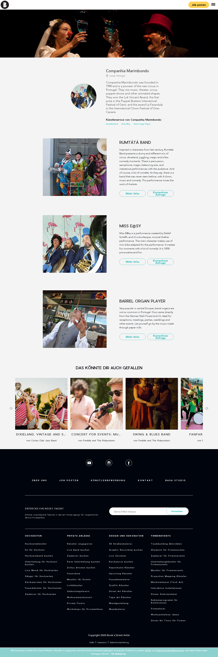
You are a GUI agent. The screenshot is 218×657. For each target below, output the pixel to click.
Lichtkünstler (75, 585)
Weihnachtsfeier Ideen (165, 614)
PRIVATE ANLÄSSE (78, 536)
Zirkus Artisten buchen (81, 567)
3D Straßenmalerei (120, 544)
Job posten (199, 4)
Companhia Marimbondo (127, 71)
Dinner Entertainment (164, 594)
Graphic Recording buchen (126, 550)
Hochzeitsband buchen (39, 556)
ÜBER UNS (39, 480)
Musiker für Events (79, 579)
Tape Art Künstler (120, 597)
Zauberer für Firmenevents (168, 556)
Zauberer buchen (78, 556)
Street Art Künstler (120, 591)
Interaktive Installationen (166, 588)
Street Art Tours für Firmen (168, 620)
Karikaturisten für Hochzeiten (43, 582)
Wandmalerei (117, 609)
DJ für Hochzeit (35, 550)
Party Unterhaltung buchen (83, 561)
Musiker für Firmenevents (167, 570)
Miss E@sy (125, 124)
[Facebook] (128, 468)
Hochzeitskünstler (36, 544)
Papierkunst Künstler (122, 567)
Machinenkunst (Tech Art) (167, 582)
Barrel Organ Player (142, 124)
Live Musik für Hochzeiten (41, 570)
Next (206, 408)
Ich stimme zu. (118, 653)
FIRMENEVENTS (161, 536)
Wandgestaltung (119, 603)
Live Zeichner (118, 556)
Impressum (102, 642)
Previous (11, 408)
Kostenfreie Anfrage (160, 193)
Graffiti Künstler (119, 585)
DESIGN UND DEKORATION (126, 536)
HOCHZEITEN (33, 536)
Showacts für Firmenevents (168, 550)
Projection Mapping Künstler (169, 576)
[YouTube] (89, 468)
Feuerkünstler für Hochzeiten (43, 588)
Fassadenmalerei (119, 579)
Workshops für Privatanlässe (85, 609)
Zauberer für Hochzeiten (40, 594)
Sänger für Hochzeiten (39, 576)
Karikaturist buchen (121, 561)
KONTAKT (145, 480)
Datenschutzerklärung (119, 642)
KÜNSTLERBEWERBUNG (108, 480)
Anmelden (177, 511)
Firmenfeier (158, 608)
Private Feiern (76, 603)
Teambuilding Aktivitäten (166, 544)
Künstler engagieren (80, 544)
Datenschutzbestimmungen (170, 650)
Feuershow (73, 573)
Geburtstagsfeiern (78, 591)
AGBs (91, 642)
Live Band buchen (78, 550)
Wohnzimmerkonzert (79, 597)
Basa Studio (175, 480)
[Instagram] (109, 468)
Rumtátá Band (112, 124)
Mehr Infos (132, 193)
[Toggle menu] (213, 5)
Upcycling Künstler (120, 573)
